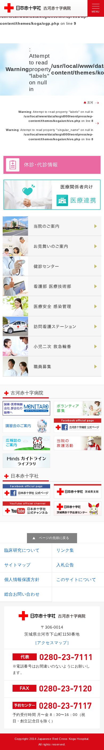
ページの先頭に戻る (54, 538)
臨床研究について (21, 550)
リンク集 (65, 550)
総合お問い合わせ (21, 594)
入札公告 (65, 565)
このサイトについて (76, 579)
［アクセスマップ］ (52, 643)
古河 (90, 102)
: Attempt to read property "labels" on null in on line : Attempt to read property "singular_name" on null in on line (49, 125)
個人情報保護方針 (21, 579)
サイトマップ (17, 565)
